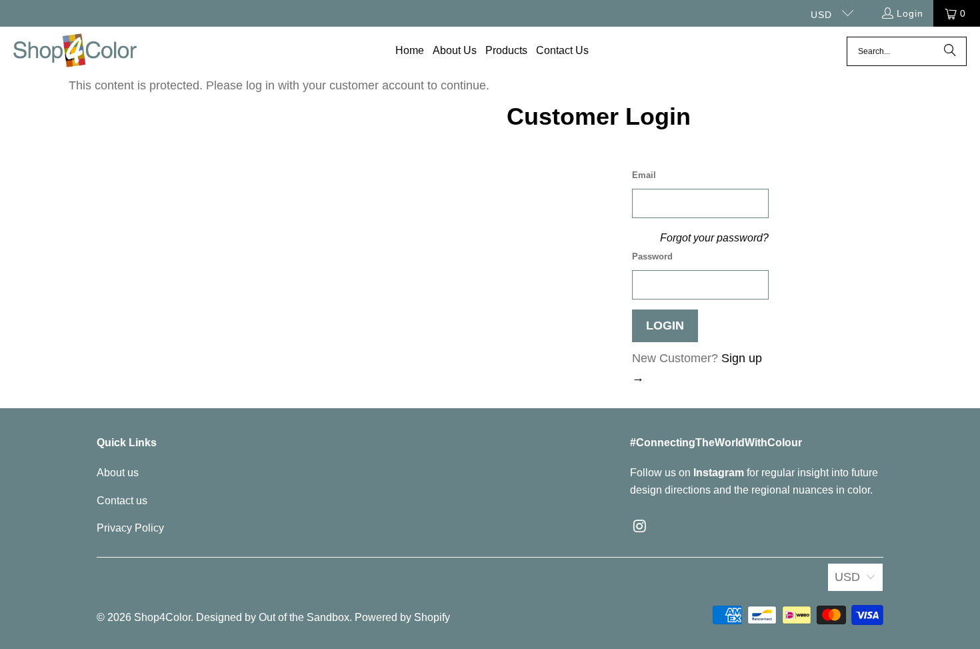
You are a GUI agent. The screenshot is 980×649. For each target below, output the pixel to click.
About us (118, 472)
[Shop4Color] (75, 51)
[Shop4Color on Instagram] (640, 527)
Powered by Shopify (402, 617)
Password (652, 256)
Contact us (122, 500)
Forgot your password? (714, 237)
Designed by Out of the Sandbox (272, 617)
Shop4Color (162, 617)
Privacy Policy (130, 528)
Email (644, 175)
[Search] (950, 51)
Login (910, 13)
